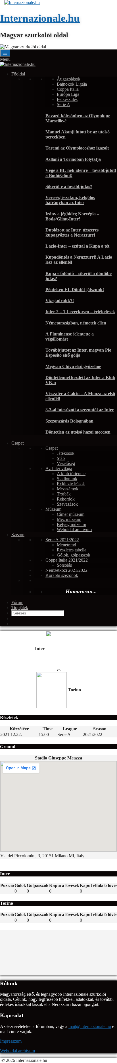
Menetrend (66, 544)
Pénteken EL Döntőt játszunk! (74, 289)
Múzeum (53, 509)
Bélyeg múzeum (71, 524)
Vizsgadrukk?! (59, 300)
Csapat (17, 443)
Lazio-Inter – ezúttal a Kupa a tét (77, 246)
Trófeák (64, 494)
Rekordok (66, 499)
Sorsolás (64, 565)
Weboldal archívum (74, 529)
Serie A (63, 104)
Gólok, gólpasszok (73, 555)
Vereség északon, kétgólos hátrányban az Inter (70, 200)
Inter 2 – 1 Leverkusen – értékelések (80, 311)
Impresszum (11, 1041)
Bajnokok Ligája (72, 84)
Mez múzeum (69, 519)
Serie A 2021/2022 (62, 539)
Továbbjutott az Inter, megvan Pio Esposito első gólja (78, 353)
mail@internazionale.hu (89, 1026)
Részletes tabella (71, 549)
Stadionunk (67, 478)
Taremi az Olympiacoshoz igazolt (77, 148)
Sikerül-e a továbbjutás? (68, 186)
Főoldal (18, 74)
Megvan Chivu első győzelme (73, 366)
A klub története (71, 473)
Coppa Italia (68, 89)
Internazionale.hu (40, 18)
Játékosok (65, 453)
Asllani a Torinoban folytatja (73, 159)
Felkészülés (67, 99)
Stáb (61, 458)
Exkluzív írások (71, 483)
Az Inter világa (58, 468)
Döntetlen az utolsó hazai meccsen (77, 432)
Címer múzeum (70, 514)
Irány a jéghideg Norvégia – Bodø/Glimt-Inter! (72, 216)
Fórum (17, 602)
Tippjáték (19, 607)
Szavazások (67, 504)
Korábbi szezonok (61, 575)
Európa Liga (68, 94)
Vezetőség (66, 463)
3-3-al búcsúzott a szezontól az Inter (79, 409)
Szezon (17, 534)
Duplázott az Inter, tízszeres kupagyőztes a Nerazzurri (72, 232)
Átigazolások (68, 79)
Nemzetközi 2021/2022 (66, 570)
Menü (5, 59)
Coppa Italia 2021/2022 (66, 560)
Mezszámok (67, 488)
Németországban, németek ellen (75, 323)
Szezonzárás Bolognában (69, 421)
